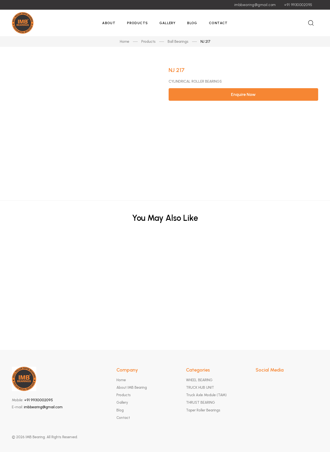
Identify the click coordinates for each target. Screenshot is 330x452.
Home (124, 41)
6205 (165, 273)
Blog (192, 23)
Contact (218, 23)
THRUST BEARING (200, 402)
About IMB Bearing (131, 387)
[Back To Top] (317, 439)
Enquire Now (243, 94)
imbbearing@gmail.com (255, 5)
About (108, 23)
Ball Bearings (178, 41)
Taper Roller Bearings (203, 410)
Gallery (167, 23)
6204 (165, 320)
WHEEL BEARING (199, 380)
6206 (165, 249)
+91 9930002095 (298, 5)
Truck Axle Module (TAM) (206, 395)
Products (137, 23)
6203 (165, 296)
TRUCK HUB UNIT (200, 387)
